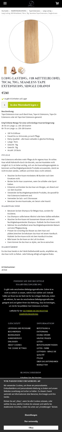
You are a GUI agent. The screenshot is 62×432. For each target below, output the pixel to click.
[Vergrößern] (31, 41)
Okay (31, 427)
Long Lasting (47, 11)
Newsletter (42, 365)
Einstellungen (31, 415)
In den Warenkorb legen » (24, 104)
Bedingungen (14, 335)
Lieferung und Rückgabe (19, 328)
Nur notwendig (31, 421)
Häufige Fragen (44, 338)
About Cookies (15, 345)
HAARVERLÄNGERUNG (18, 11)
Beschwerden (14, 331)
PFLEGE (40, 358)
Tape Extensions (34, 11)
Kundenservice (15, 338)
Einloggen (13, 341)
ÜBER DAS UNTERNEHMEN (47, 361)
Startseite (5, 11)
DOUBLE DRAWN (43, 335)
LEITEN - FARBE (43, 348)
